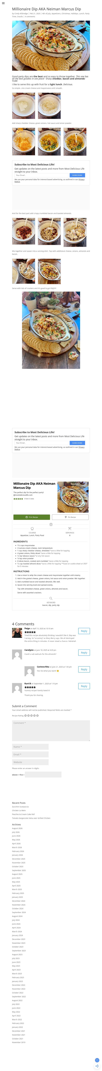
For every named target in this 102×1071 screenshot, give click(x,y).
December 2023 (18, 939)
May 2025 (16, 882)
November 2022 (18, 989)
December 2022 (18, 985)
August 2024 (17, 916)
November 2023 (18, 943)
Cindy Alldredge (21, 13)
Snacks (20, 16)
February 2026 (18, 851)
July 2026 (16, 832)
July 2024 (16, 920)
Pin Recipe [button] (72, 517)
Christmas (66, 13)
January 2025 (17, 897)
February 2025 (18, 893)
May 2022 (16, 1012)
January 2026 (17, 855)
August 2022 (17, 1000)
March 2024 (17, 931)
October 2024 (17, 908)
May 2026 (16, 840)
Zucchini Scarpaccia (20, 806)
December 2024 (18, 901)
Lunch (81, 13)
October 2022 (17, 993)
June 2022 (16, 1008)
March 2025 (17, 889)
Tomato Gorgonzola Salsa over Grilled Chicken (31, 818)
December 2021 (18, 1031)
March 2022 (17, 1019)
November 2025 (18, 862)
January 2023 (17, 981)
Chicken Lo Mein (19, 810)
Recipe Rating (18, 715)
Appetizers (56, 13)
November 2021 (18, 1035)
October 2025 (17, 866)
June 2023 (16, 962)
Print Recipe (33, 517)
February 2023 (18, 977)
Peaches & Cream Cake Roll (23, 814)
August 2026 (17, 828)
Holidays (74, 13)
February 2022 (18, 1023)
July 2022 (16, 1004)
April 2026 (16, 843)
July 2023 (16, 958)
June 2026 (16, 836)
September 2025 (19, 870)
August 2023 (17, 954)
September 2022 (19, 996)
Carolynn (29, 650)
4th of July (46, 13)
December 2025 (18, 859)
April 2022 (16, 1015)
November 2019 (18, 1042)
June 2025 (16, 878)
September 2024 (19, 912)
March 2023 (17, 973)
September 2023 (19, 950)
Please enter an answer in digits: (25, 768)
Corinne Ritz (43, 666)
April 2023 (16, 970)
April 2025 (16, 885)
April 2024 (16, 927)
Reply (84, 631)
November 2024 (18, 905)
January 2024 (17, 935)
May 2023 (16, 966)
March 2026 (17, 847)
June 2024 (16, 924)
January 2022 (17, 1027)
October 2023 (17, 947)
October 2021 (17, 1038)
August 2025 (17, 874)
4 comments (30, 16)
